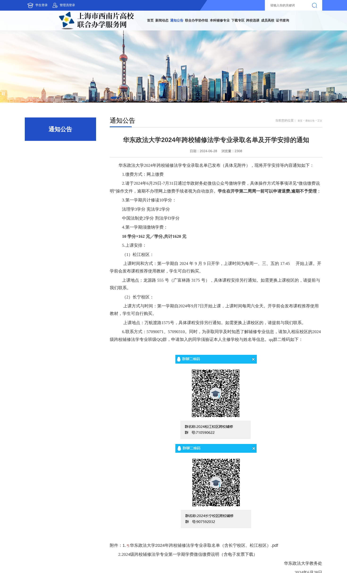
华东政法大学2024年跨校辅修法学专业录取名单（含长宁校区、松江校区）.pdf (204, 551)
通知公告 (307, 126)
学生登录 (43, 5)
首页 (295, 126)
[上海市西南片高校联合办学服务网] (63, 23)
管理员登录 (74, 5)
